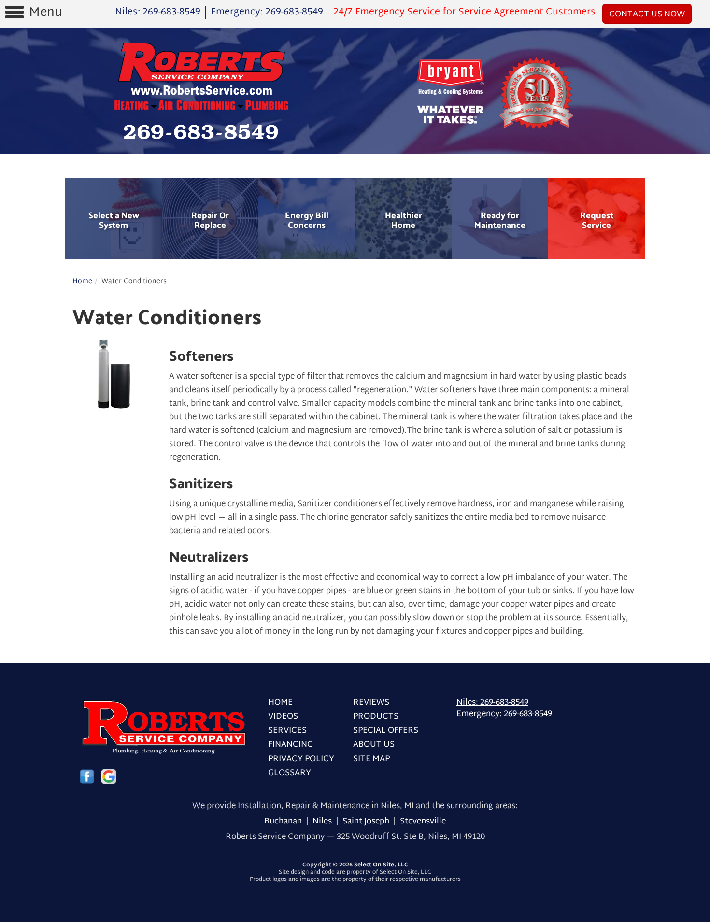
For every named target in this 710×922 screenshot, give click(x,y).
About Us (374, 744)
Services (287, 730)
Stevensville (423, 821)
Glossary (289, 773)
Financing (290, 744)
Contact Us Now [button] (647, 14)
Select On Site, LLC (381, 865)
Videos (283, 716)
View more (113, 218)
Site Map (371, 759)
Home (82, 281)
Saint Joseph (365, 821)
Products (375, 716)
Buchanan (283, 821)
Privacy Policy (301, 759)
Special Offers (385, 730)
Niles (322, 821)
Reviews (371, 702)
